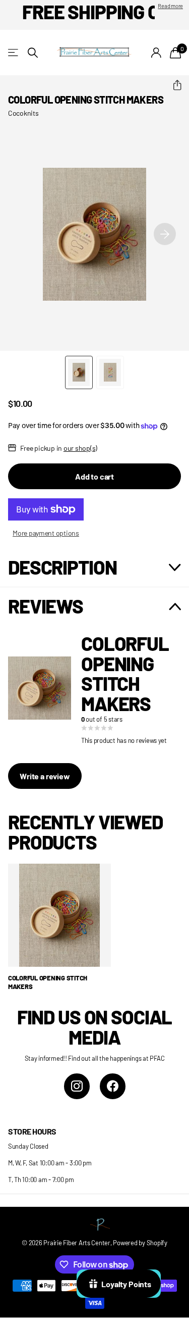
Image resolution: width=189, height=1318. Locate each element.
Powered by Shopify (140, 1243)
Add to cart (94, 476)
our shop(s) (80, 448)
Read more (170, 6)
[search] (33, 52)
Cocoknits (23, 113)
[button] (173, 85)
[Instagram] (77, 1086)
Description (62, 567)
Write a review (45, 776)
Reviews (45, 606)
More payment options (46, 533)
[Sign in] (156, 52)
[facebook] (112, 1086)
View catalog (14, 53)
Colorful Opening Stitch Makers (47, 982)
